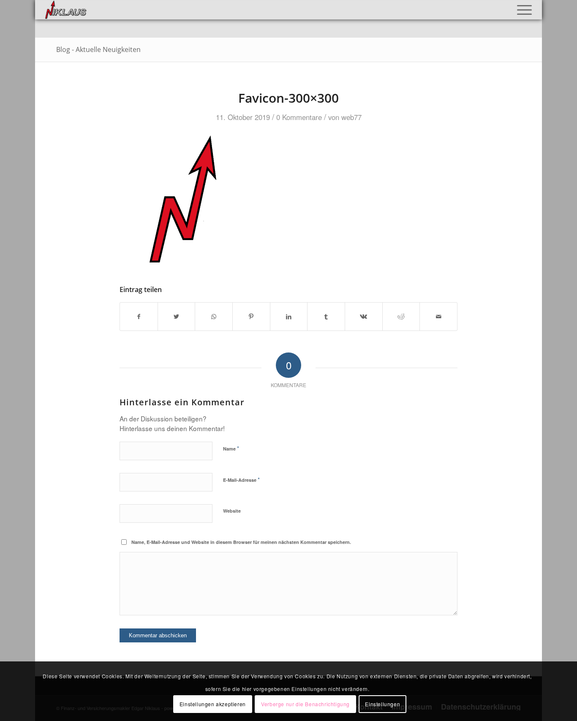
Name (231, 448)
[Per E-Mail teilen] (438, 316)
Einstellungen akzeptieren (213, 703)
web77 (351, 117)
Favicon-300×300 (288, 98)
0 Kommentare (299, 117)
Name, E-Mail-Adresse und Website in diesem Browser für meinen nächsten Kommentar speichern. (241, 542)
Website (232, 511)
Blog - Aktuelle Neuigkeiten (98, 49)
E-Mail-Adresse (241, 479)
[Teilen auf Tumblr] (326, 316)
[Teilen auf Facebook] (139, 316)
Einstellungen (382, 703)
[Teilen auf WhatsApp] (213, 316)
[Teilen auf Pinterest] (251, 316)
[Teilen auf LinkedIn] (289, 316)
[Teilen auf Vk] (363, 316)
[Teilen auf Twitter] (176, 316)
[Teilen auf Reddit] (401, 316)
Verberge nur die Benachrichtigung (305, 703)
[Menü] (522, 9)
